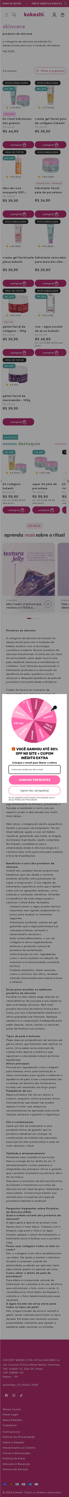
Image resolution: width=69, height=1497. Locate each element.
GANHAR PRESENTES (34, 780)
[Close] (62, 698)
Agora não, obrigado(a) (34, 790)
